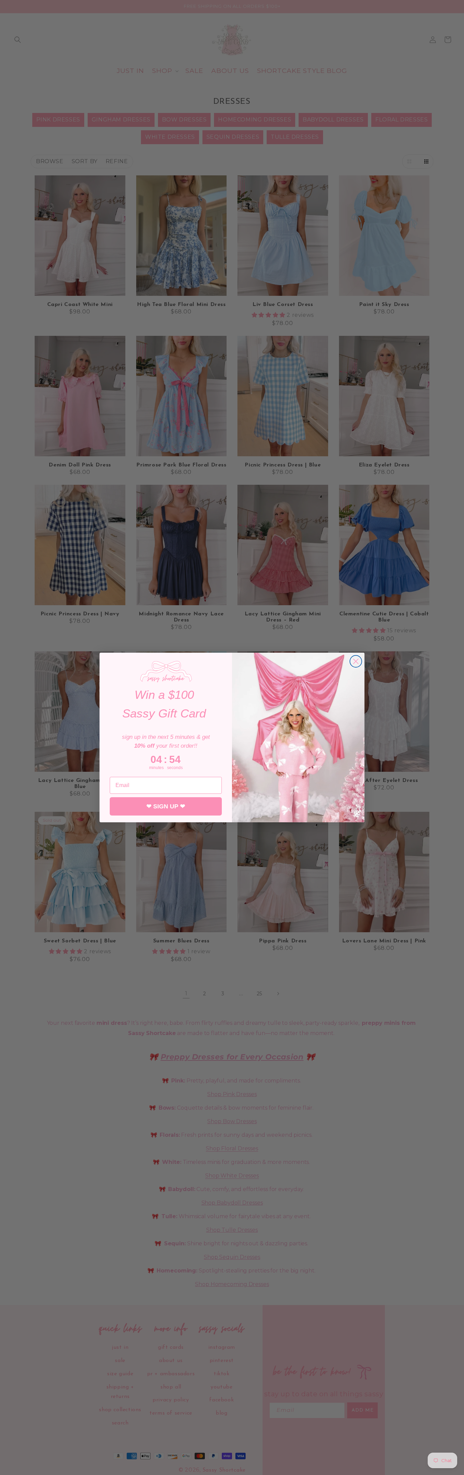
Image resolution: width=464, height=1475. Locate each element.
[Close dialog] (356, 661)
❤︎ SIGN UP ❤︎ (165, 806)
